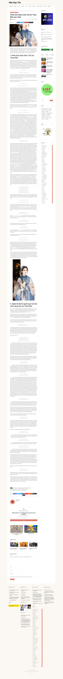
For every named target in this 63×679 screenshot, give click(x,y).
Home (11, 10)
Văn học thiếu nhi (35, 642)
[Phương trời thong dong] (29, 605)
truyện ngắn (46, 111)
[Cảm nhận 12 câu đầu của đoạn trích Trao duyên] (14, 544)
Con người (34, 630)
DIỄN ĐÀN (15, 6)
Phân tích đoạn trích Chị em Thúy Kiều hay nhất (15, 490)
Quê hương (33, 6)
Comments (51, 54)
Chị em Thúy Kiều (27, 50)
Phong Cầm (13, 19)
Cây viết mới (34, 654)
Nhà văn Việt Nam (35, 658)
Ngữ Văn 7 (34, 622)
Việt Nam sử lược (35, 634)
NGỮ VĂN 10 (16, 12)
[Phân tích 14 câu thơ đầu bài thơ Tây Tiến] (33, 544)
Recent (42, 54)
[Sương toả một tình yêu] (43, 75)
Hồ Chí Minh (43, 192)
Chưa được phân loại (44, 176)
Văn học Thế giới (44, 196)
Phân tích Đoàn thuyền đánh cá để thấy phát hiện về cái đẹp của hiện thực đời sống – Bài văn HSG (46, 39)
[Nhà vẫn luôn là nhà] (22, 608)
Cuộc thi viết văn (35, 626)
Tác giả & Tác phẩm (44, 177)
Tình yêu (43, 117)
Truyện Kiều (13, 308)
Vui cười (43, 201)
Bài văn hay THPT (20, 10)
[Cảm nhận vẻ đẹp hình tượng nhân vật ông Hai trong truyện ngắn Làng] (22, 605)
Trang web (11, 573)
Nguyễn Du (34, 308)
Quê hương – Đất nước (45, 164)
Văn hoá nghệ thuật (35, 638)
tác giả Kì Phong (44, 114)
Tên (10, 567)
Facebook (44, 6)
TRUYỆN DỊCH (44, 202)
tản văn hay (46, 117)
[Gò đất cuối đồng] (29, 608)
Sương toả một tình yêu (44, 41)
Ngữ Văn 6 (43, 161)
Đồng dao (43, 181)
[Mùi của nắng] (25, 608)
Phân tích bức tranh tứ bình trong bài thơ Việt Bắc (50, 62)
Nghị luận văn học (35, 618)
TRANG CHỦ (11, 6)
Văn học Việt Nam (44, 184)
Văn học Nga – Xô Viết (45, 198)
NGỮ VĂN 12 (43, 148)
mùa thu (47, 110)
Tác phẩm (22, 6)
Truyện (26, 6)
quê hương (43, 111)
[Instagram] (33, 673)
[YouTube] (32, 673)
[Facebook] (29, 673)
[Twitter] (31, 673)
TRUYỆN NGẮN (44, 185)
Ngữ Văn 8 (43, 160)
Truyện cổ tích (43, 180)
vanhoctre (50, 117)
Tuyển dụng (49, 6)
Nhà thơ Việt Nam (44, 193)
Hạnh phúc (50, 108)
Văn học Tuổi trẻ (44, 165)
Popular (47, 54)
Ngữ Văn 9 (43, 157)
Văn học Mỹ (43, 197)
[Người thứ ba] (25, 605)
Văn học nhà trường (39, 6)
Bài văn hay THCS (44, 156)
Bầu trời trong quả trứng (44, 108)
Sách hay (43, 172)
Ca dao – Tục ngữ (35, 646)
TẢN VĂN (30, 6)
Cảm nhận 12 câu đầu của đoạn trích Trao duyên (50, 59)
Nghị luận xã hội (44, 152)
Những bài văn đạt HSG (45, 153)
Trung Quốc (43, 200)
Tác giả (19, 6)
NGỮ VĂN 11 (43, 149)
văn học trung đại (24, 490)
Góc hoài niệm (43, 168)
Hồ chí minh (43, 110)
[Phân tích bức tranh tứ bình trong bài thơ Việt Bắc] (24, 544)
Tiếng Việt (43, 173)
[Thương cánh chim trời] (22, 610)
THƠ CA (34, 650)
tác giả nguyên (48, 114)
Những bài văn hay (15, 10)
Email (11, 570)
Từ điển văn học (44, 169)
